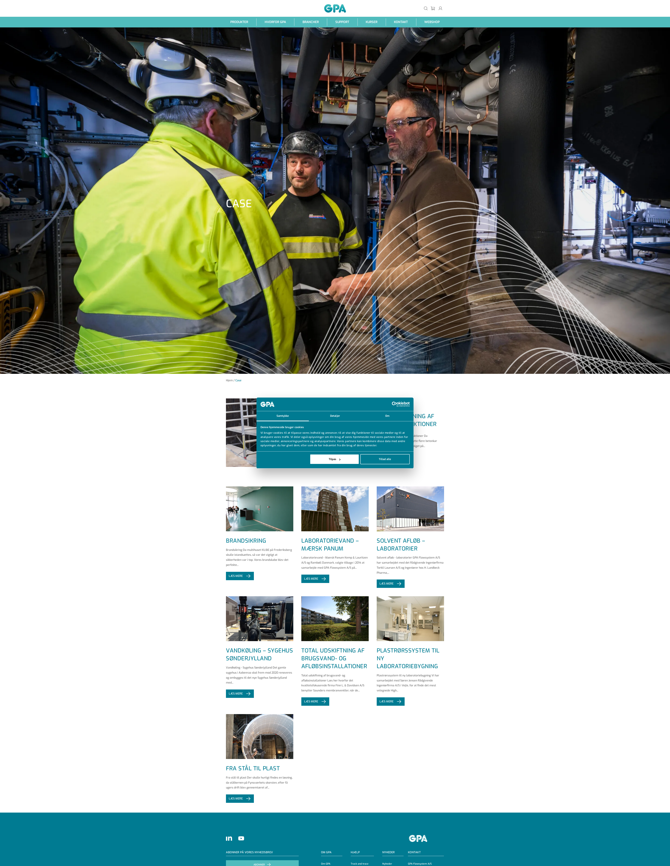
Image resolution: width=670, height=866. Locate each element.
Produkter (239, 22)
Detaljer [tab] (335, 416)
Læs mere (236, 576)
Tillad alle (385, 459)
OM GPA (326, 852)
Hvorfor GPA (275, 22)
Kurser (371, 22)
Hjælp (355, 852)
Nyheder (388, 852)
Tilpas (332, 459)
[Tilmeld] (433, 8)
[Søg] (425, 8)
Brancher (311, 22)
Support (342, 22)
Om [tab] (387, 416)
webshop (432, 22)
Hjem (229, 380)
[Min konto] (440, 8)
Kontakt (401, 22)
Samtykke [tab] (283, 416)
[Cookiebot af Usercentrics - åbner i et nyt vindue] (394, 404)
